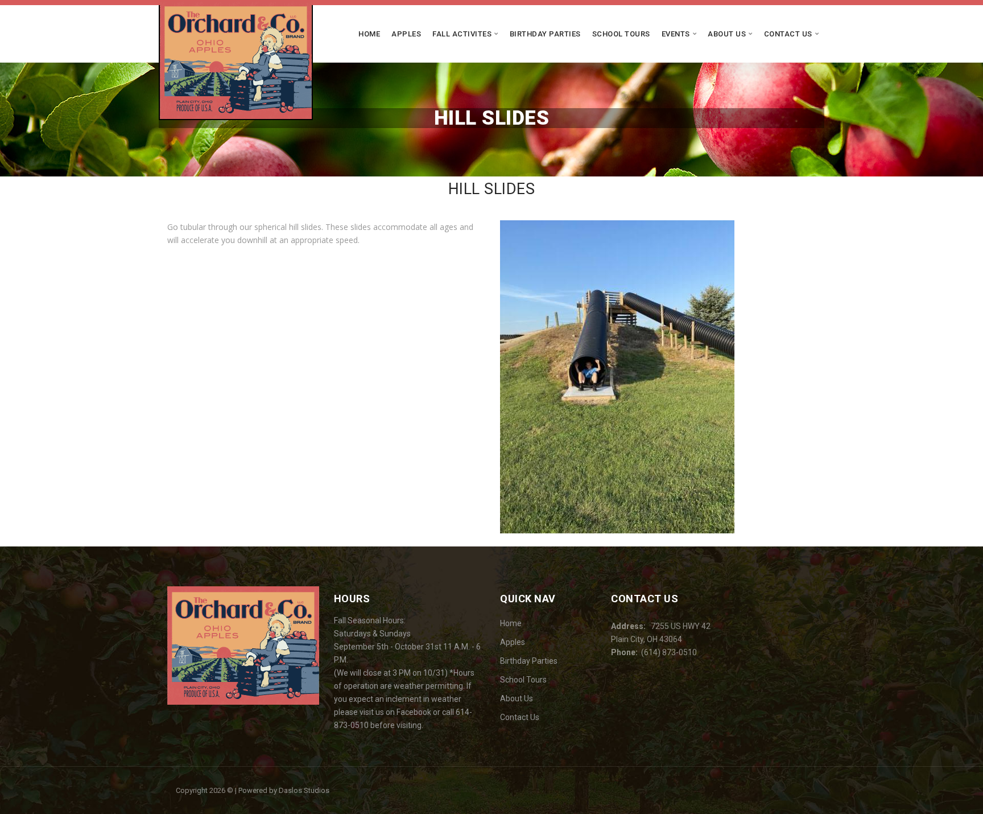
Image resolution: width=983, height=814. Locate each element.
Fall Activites (461, 34)
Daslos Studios (304, 790)
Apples (406, 34)
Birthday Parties (545, 34)
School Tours (621, 34)
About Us (727, 34)
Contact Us (788, 34)
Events (676, 34)
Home (369, 34)
